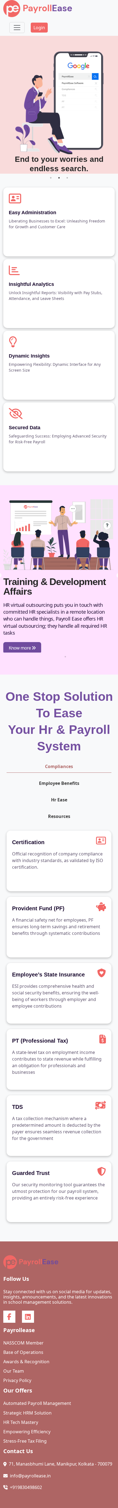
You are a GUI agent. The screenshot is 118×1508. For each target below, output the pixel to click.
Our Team (13, 1371)
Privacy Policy (17, 1380)
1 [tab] (51, 178)
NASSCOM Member (23, 1343)
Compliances (59, 766)
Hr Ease (59, 800)
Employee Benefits (59, 783)
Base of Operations (23, 1352)
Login (39, 28)
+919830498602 (26, 1487)
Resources (59, 816)
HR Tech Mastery (20, 1422)
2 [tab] (59, 178)
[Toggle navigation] (17, 27)
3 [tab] (67, 178)
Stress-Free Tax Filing (25, 1441)
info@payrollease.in (30, 1476)
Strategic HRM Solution (27, 1413)
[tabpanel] (59, 105)
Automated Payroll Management (37, 1403)
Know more (20, 648)
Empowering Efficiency (26, 1431)
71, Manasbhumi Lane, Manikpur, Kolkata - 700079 (60, 1464)
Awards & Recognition (26, 1361)
